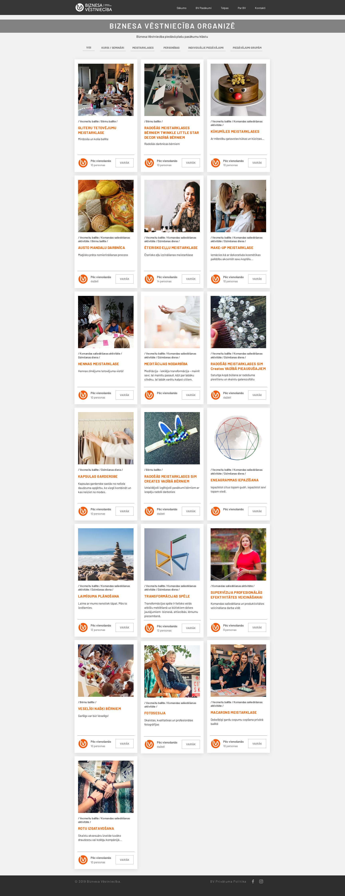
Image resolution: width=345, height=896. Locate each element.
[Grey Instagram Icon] (261, 881)
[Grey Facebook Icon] (253, 881)
